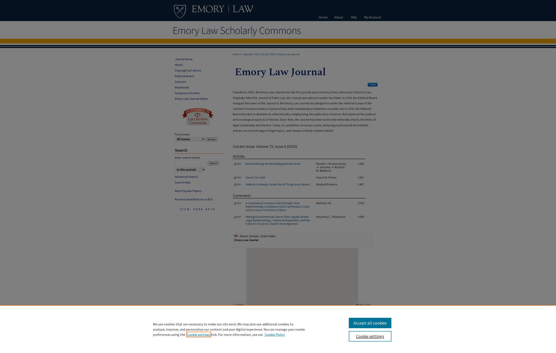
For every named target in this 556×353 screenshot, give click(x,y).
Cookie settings (198, 334)
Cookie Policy (275, 334)
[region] (278, 329)
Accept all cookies (370, 323)
